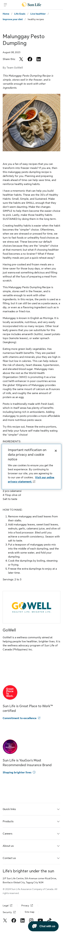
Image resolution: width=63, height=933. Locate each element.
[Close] (55, 450)
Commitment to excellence (19, 718)
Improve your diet (13, 19)
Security (7, 912)
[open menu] (5, 4)
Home (6, 13)
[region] (31, 466)
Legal (5, 905)
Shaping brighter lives (17, 772)
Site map (29, 912)
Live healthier (38, 13)
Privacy (25, 905)
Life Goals (19, 13)
